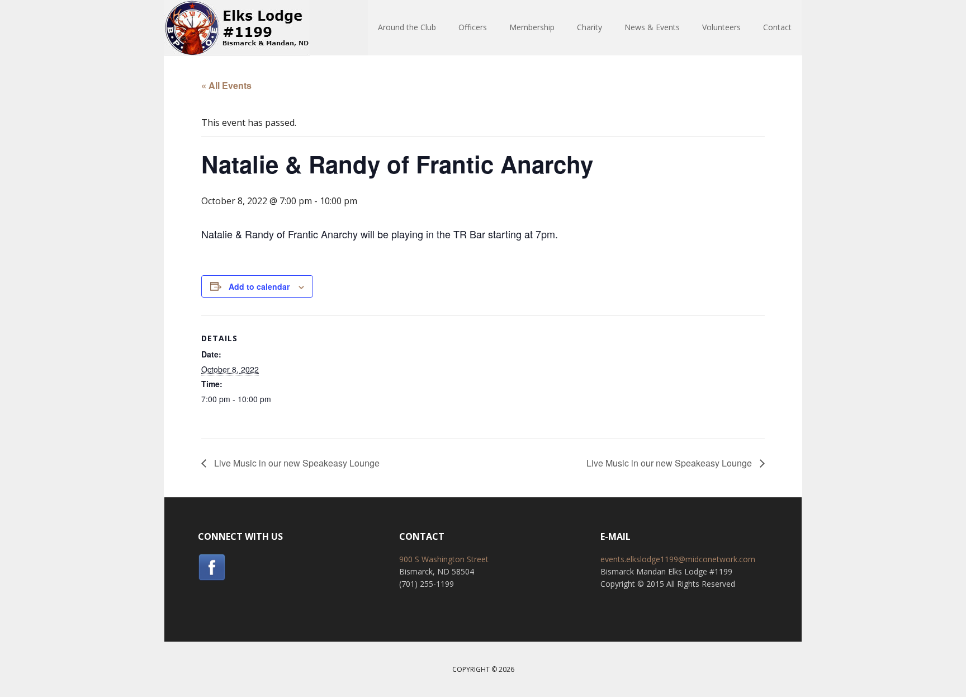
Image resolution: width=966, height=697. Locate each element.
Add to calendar (259, 286)
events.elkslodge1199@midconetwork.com (677, 559)
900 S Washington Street (444, 559)
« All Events (226, 85)
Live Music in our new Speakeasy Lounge (296, 462)
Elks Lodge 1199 (237, 28)
